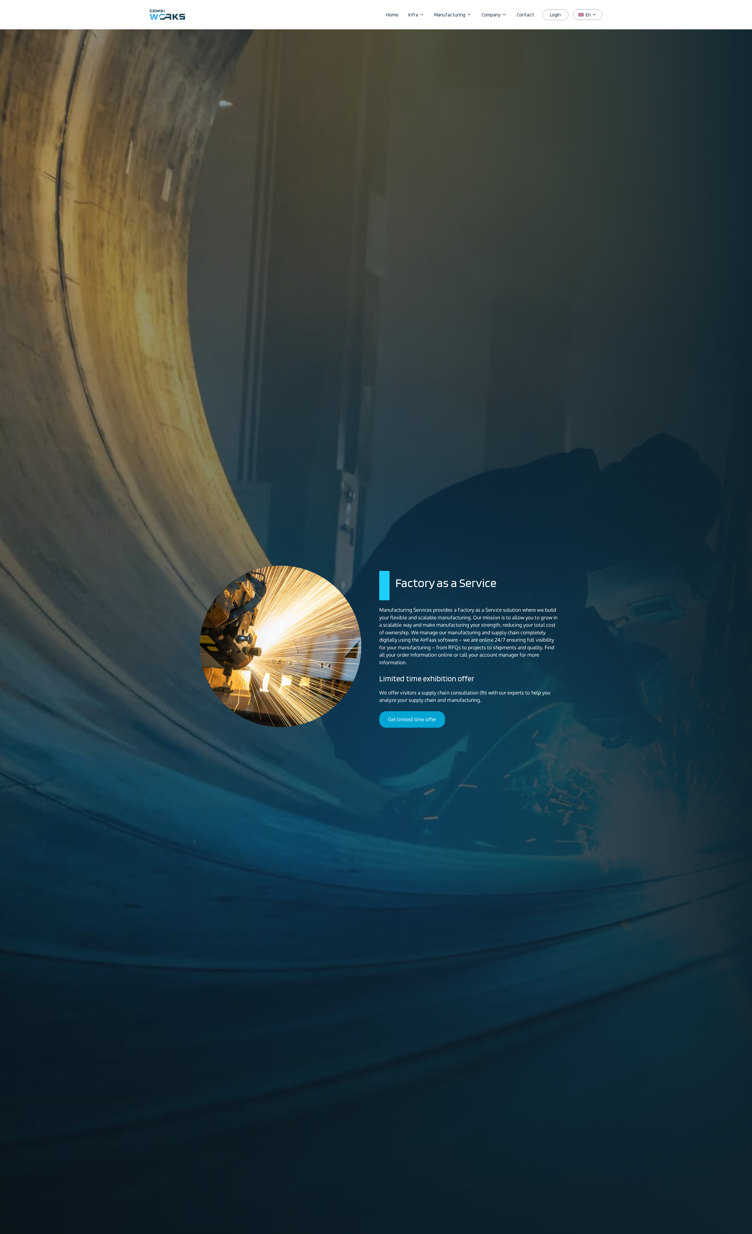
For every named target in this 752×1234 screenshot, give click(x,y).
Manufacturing (449, 15)
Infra (413, 15)
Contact (525, 15)
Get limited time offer (412, 719)
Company (491, 15)
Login (555, 15)
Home (392, 15)
